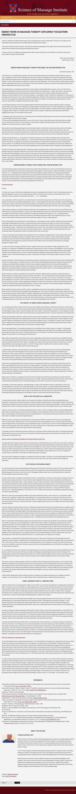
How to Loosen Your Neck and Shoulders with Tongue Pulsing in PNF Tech (23, 439)
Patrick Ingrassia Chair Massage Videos (13, 696)
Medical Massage (13, 774)
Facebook (72, 790)
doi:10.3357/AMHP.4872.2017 (51, 719)
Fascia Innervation (7, 184)
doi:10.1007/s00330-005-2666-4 (27, 702)
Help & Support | (57, 790)
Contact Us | (48, 790)
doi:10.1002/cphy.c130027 (23, 686)
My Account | (65, 790)
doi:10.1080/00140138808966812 (36, 690)
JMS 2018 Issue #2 (10, 776)
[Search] (73, 21)
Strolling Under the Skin (40, 698)
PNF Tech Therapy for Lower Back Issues (13, 637)
